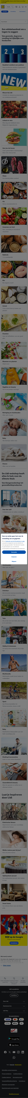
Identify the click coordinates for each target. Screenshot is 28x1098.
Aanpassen (14, 557)
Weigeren (14, 561)
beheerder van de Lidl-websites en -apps (15, 541)
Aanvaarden (14, 552)
